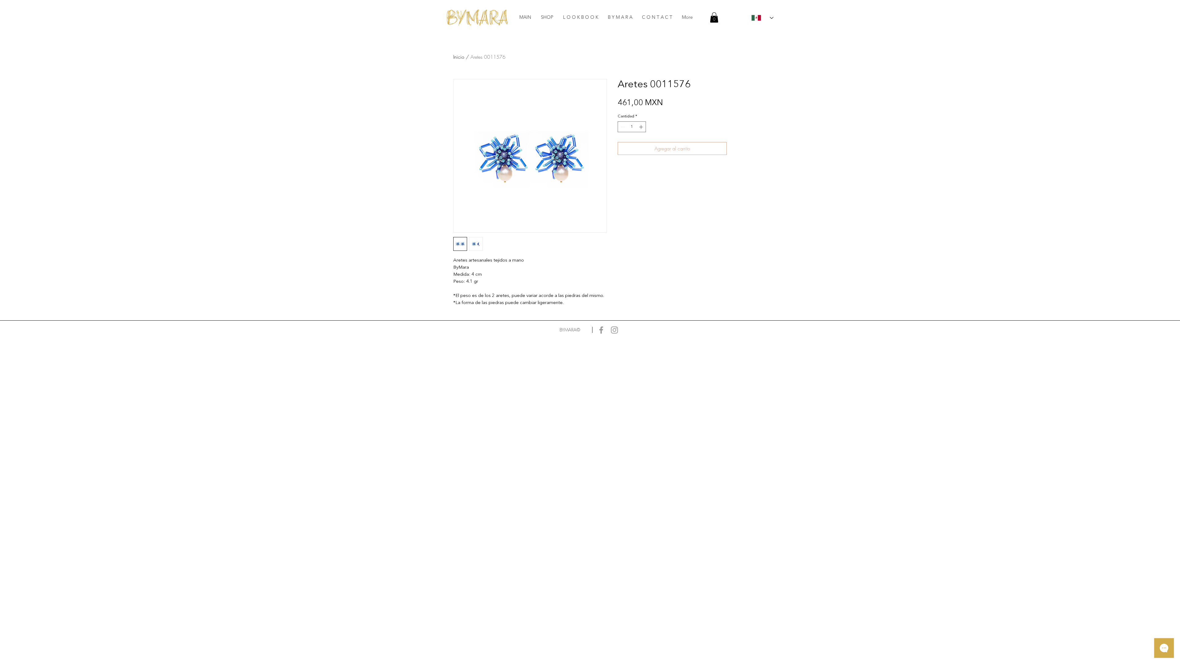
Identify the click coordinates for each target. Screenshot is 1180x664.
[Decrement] (622, 127)
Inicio (458, 56)
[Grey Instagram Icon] (614, 330)
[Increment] (641, 127)
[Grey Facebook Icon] (601, 330)
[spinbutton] (632, 127)
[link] (714, 17)
